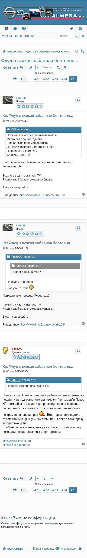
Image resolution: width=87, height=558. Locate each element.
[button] (14, 79)
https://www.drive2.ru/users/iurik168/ (42, 195)
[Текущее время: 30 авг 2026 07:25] (76, 51)
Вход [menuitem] (72, 29)
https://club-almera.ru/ (16, 445)
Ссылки (7, 29)
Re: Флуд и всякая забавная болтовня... (38, 115)
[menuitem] (83, 51)
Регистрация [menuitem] (81, 29)
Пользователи (24, 29)
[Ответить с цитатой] (78, 100)
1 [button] (27, 78)
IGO (13, 129)
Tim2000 (16, 256)
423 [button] (55, 78)
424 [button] (64, 78)
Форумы (16, 29)
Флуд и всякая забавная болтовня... (39, 60)
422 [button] (46, 78)
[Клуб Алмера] (43, 13)
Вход (8, 36)
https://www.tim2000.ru (17, 441)
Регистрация (27, 36)
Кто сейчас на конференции (28, 517)
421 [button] (37, 78)
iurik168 (21, 98)
